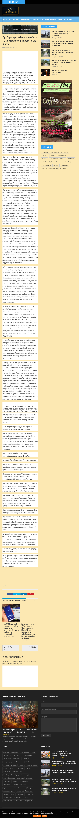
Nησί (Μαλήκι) (7, 801)
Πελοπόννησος (46, 165)
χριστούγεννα (7, 797)
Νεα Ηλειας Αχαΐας (48, 19)
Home (8, 29)
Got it (44, 816)
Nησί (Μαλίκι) (18, 801)
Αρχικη (5, 19)
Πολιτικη (56, 165)
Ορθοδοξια (68, 162)
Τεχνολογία (63, 168)
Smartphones (28, 801)
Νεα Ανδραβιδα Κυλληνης (30, 19)
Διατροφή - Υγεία (8, 762)
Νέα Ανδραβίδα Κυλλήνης (57, 159)
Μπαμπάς (15, 771)
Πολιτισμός (64, 165)
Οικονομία (59, 162)
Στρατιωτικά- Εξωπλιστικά (50, 168)
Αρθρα (33, 752)
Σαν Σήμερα (21, 788)
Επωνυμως (22, 765)
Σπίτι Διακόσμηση (8, 791)
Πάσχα (15, 781)
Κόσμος (28, 768)
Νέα (21, 771)
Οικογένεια (20, 778)
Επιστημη (6, 765)
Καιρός (5, 768)
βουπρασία (16, 758)
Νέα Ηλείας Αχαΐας (47, 162)
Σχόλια (5, 794)
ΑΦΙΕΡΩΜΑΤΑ (28, 755)
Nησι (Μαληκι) (14, 19)
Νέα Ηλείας (71, 159)
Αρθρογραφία (54, 152)
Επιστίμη (14, 765)
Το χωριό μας (30, 794)
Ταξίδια (12, 794)
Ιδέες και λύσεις (62, 155)
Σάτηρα (29, 788)
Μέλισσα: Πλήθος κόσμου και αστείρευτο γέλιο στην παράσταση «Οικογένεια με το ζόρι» (20, 730)
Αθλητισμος (14, 752)
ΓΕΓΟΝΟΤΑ (45, 155)
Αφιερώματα (7, 758)
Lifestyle (25, 797)
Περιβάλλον (6, 784)
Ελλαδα (59, 19)
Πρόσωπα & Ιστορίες (9, 788)
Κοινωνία (44, 159)
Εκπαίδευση (19, 762)
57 (35, 649)
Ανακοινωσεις (25, 752)
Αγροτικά (67, 19)
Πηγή (4, 586)
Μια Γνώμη (6, 771)
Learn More (37, 816)
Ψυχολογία (17, 797)
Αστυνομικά (64, 152)
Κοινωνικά (21, 768)
